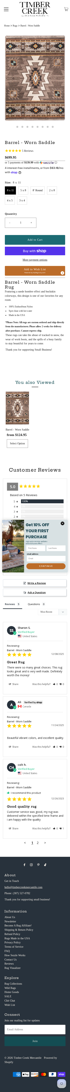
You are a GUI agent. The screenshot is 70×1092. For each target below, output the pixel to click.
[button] (35, 162)
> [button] (45, 842)
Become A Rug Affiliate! (18, 925)
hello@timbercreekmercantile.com (23, 887)
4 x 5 (10, 200)
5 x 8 (23, 190)
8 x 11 (10, 190)
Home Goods (11, 992)
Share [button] (15, 684)
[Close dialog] (62, 523)
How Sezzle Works (14, 955)
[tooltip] (62, 273)
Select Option (17, 443)
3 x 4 (22, 200)
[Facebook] (24, 865)
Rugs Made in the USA (17, 938)
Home (7, 25)
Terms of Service (13, 946)
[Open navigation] (6, 9)
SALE (7, 996)
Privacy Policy (12, 942)
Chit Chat (9, 1000)
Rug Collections (13, 983)
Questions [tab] (34, 604)
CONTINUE (46, 566)
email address (32, 554)
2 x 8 (52, 190)
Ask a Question (37, 592)
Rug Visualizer (12, 968)
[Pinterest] (38, 865)
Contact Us (10, 959)
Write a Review (36, 583)
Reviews (9, 963)
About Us (9, 917)
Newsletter (10, 921)
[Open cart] (66, 9)
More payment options (35, 259)
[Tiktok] (45, 865)
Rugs (15, 25)
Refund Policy (12, 934)
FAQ (7, 951)
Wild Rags (10, 988)
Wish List (9, 1004)
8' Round (38, 190)
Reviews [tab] (10, 604)
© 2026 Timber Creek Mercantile (22, 1057)
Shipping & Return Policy (18, 929)
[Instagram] (31, 865)
